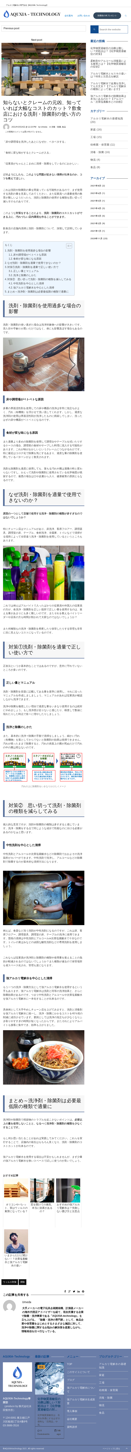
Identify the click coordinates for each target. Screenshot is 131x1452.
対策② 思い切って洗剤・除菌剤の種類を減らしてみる (39, 279)
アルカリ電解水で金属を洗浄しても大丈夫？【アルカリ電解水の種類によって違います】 (108, 86)
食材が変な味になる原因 (27, 258)
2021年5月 (95, 201)
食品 (64, 127)
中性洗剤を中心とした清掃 (28, 283)
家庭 (93, 129)
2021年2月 (95, 223)
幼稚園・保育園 (99, 144)
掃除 (22, 1282)
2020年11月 (96, 238)
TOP (69, 1364)
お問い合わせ (83, 15)
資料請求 (72, 1427)
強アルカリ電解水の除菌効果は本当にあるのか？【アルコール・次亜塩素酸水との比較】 (108, 99)
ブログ (71, 1380)
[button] (67, 246)
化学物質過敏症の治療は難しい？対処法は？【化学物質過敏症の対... (49, 1404)
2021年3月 (95, 216)
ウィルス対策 (9, 1282)
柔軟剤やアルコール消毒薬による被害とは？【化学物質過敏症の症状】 (108, 64)
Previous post (11, 28)
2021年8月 (95, 186)
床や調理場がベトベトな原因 (29, 254)
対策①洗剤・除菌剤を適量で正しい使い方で (32, 267)
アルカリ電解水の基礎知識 (106, 118)
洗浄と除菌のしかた (24, 275)
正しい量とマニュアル (26, 271)
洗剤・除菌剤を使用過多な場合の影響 (29, 250)
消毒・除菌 (56, 127)
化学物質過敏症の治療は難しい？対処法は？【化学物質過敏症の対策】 (108, 51)
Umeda (44, 127)
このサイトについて (78, 1372)
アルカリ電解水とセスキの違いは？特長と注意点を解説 (108, 75)
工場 (93, 137)
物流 (93, 159)
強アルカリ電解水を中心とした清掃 (33, 287)
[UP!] (126, 1449)
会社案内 (69, 15)
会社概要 (72, 1419)
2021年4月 (95, 208)
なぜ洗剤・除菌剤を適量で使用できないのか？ (34, 263)
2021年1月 (95, 231)
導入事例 (72, 1411)
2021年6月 (95, 193)
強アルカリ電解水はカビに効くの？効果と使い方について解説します (63, 28)
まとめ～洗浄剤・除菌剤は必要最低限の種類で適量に (38, 291)
